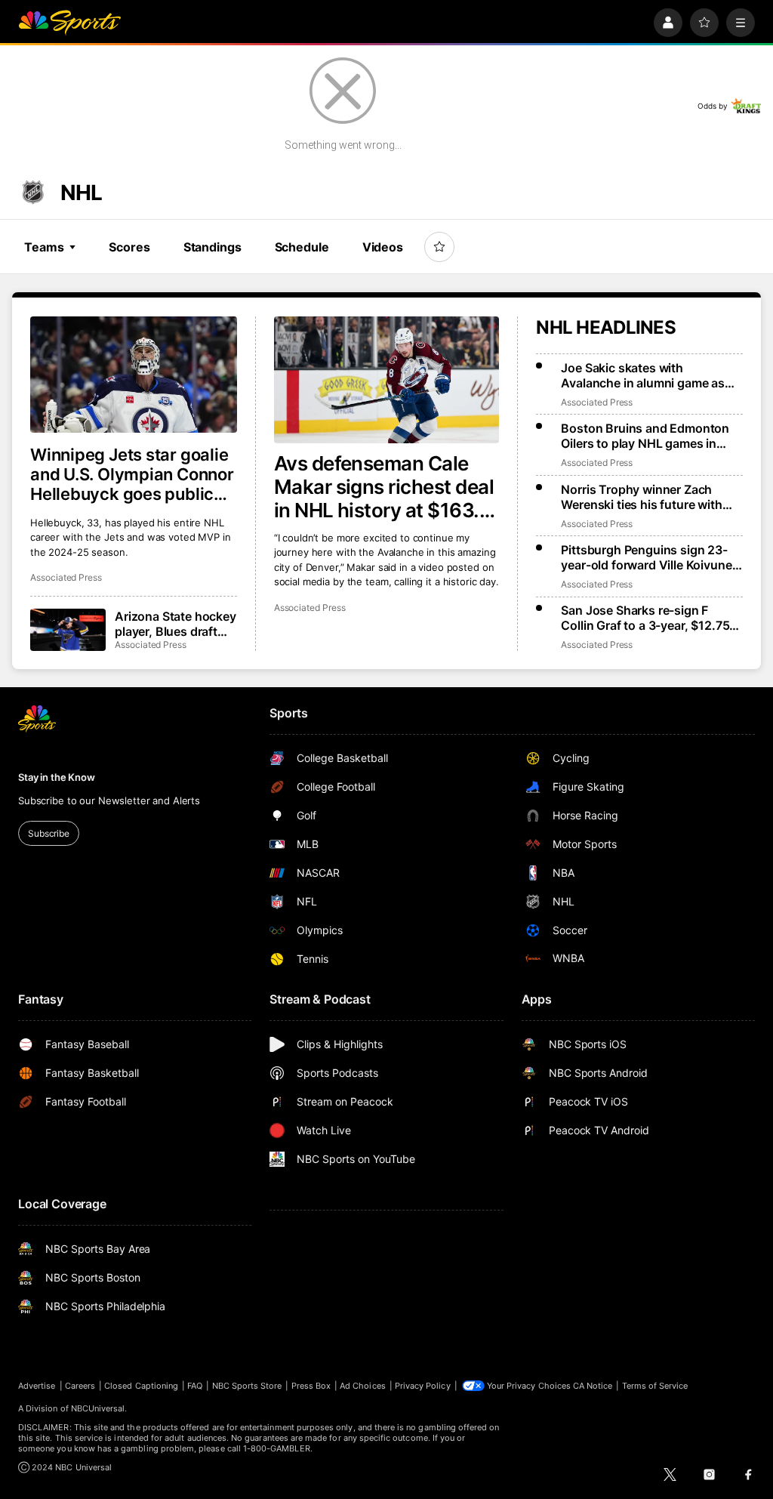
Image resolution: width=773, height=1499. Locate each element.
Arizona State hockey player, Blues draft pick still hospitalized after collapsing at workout (175, 624)
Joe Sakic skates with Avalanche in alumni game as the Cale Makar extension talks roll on (648, 375)
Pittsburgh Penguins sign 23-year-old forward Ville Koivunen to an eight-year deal (650, 557)
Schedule (302, 246)
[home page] (69, 22)
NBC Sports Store (247, 1385)
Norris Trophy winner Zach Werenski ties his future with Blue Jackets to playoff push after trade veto (642, 497)
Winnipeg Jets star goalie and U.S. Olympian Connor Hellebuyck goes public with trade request (132, 474)
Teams (43, 246)
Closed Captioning (141, 1385)
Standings (212, 246)
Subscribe (48, 833)
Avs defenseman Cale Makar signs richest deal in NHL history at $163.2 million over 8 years (384, 487)
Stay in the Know (56, 777)
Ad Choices (363, 1385)
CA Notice (593, 1385)
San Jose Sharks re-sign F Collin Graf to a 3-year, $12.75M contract (651, 618)
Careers (80, 1385)
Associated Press (310, 607)
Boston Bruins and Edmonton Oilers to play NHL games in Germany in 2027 (645, 436)
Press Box (311, 1385)
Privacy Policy (423, 1385)
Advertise (37, 1385)
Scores (129, 246)
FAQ (194, 1385)
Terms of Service (655, 1385)
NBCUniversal (98, 1408)
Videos (382, 246)
